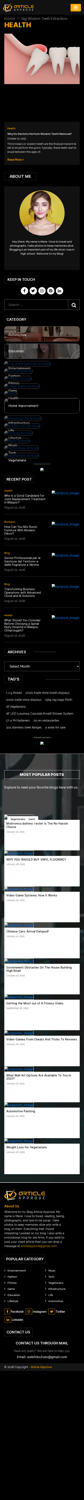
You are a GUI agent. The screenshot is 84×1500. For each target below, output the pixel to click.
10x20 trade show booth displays (47, 692)
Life (11, 431)
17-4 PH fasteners (18, 720)
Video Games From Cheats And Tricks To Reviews (41, 1039)
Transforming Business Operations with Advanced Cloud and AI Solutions (22, 592)
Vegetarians (17, 460)
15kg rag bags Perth (58, 699)
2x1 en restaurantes (46, 720)
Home (9, 19)
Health (11, 128)
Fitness (13, 383)
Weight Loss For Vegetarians (26, 1147)
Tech (12, 453)
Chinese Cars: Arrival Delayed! (27, 931)
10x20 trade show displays (24, 699)
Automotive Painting (20, 1111)
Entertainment (19, 368)
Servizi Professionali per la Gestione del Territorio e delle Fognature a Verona (22, 561)
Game (12, 391)
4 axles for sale (55, 727)
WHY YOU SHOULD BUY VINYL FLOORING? (36, 859)
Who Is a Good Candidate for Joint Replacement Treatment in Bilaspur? (24, 499)
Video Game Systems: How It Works (31, 895)
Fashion (14, 376)
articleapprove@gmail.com (39, 1246)
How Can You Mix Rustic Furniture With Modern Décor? (20, 530)
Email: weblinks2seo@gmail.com (42, 1357)
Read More (14, 159)
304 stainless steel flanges (24, 727)
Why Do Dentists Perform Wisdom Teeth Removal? (39, 133)
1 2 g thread (14, 692)
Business (9, 521)
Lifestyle (14, 438)
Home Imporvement (23, 406)
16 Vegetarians (16, 706)
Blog (7, 553)
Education (16, 351)
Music (12, 445)
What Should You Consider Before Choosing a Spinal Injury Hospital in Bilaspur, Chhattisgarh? (22, 625)
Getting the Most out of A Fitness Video (34, 1003)
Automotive (17, 335)
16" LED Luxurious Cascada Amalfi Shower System (39, 713)
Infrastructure (19, 423)
